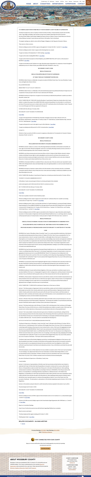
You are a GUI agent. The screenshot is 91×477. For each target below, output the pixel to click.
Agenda (23, 423)
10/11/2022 (56, 430)
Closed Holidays (72, 469)
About (35, 4)
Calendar (57, 1)
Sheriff (27, 468)
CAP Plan (62, 1)
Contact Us (72, 462)
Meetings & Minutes (8, 18)
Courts (66, 1)
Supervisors (70, 4)
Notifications (45, 448)
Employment (75, 1)
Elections (70, 1)
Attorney (12, 468)
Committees (45, 4)
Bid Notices (52, 1)
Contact (81, 4)
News (84, 1)
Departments (57, 4)
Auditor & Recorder (20, 468)
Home (28, 4)
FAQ (80, 1)
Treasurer (33, 468)
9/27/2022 (43, 430)
